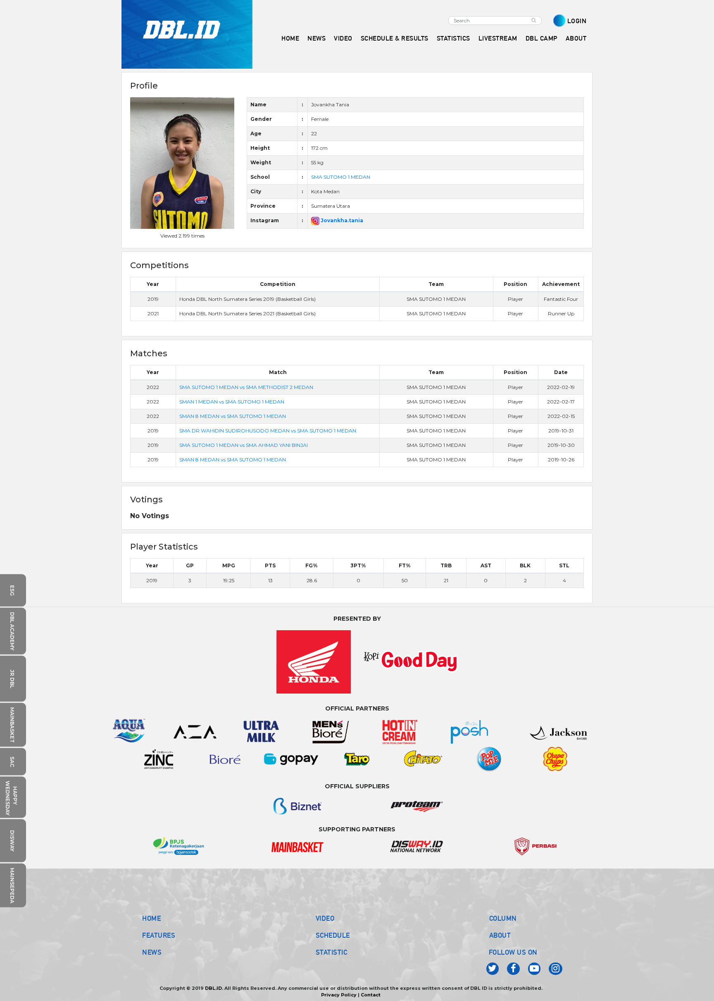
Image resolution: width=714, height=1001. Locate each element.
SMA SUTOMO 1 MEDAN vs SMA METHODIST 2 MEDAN (246, 387)
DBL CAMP (541, 38)
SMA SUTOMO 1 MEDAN (340, 177)
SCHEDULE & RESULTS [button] (394, 38)
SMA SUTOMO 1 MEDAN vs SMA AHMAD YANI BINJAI (243, 445)
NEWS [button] (316, 38)
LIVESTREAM (497, 38)
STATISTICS (453, 38)
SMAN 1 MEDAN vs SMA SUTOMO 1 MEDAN (231, 401)
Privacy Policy (339, 995)
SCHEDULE (333, 935)
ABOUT (500, 935)
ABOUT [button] (576, 38)
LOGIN (577, 21)
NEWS (152, 952)
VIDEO (343, 38)
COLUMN (503, 918)
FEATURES (158, 935)
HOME (290, 38)
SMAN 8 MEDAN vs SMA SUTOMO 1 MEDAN (232, 416)
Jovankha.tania (341, 220)
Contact (371, 995)
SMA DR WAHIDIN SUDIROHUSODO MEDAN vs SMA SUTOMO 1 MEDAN (267, 430)
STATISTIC (331, 952)
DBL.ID (213, 988)
